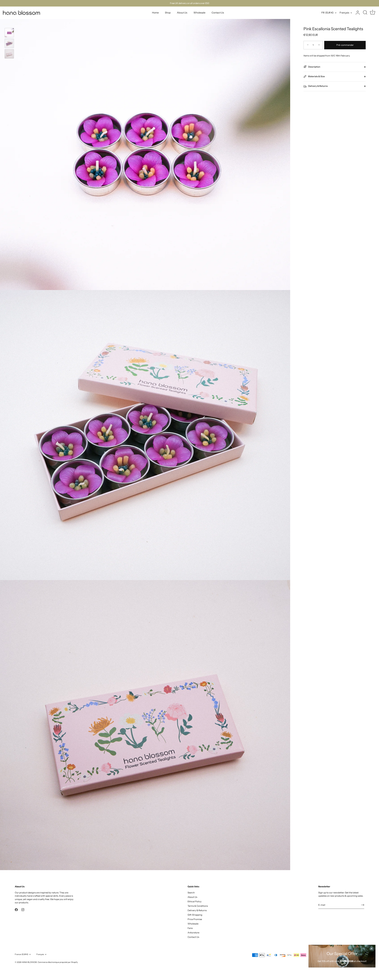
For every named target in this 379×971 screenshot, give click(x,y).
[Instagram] (22, 909)
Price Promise (195, 919)
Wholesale (199, 12)
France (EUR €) (21, 954)
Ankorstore (193, 932)
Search (191, 892)
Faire (190, 928)
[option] (9, 33)
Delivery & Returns (318, 86)
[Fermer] (371, 948)
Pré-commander (345, 45)
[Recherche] (365, 12)
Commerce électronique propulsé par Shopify (58, 962)
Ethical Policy (194, 901)
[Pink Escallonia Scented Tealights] (9, 32)
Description (314, 66)
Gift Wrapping (195, 914)
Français (344, 12)
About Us (182, 12)
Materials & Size (316, 76)
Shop (168, 12)
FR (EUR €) (327, 12)
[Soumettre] (362, 904)
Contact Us (218, 12)
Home (155, 12)
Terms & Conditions (198, 905)
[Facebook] (16, 909)
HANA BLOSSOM (29, 962)
